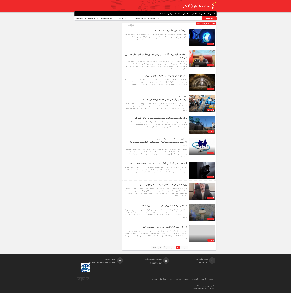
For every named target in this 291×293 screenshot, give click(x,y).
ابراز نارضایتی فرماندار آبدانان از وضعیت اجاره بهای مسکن (163, 184)
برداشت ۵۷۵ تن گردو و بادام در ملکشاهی (163, 18)
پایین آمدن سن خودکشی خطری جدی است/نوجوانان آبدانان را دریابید (158, 163)
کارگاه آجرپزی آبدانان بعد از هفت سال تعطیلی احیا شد (165, 99)
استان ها (162, 13)
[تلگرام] (87, 279)
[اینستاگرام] (83, 279)
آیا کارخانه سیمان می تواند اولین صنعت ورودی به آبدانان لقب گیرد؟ (159, 118)
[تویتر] (79, 279)
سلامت (177, 13)
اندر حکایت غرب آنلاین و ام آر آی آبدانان (170, 30)
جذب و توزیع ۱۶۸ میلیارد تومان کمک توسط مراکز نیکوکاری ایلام (90, 18)
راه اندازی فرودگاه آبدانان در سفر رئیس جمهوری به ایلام (164, 205)
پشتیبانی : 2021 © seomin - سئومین (203, 289)
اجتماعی (185, 13)
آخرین (154, 247)
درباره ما (155, 279)
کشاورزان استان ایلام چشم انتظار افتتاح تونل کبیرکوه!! (165, 75)
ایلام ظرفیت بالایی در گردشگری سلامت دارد (130, 18)
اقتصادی (194, 13)
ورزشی (170, 13)
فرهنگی (203, 13)
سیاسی (212, 13)
